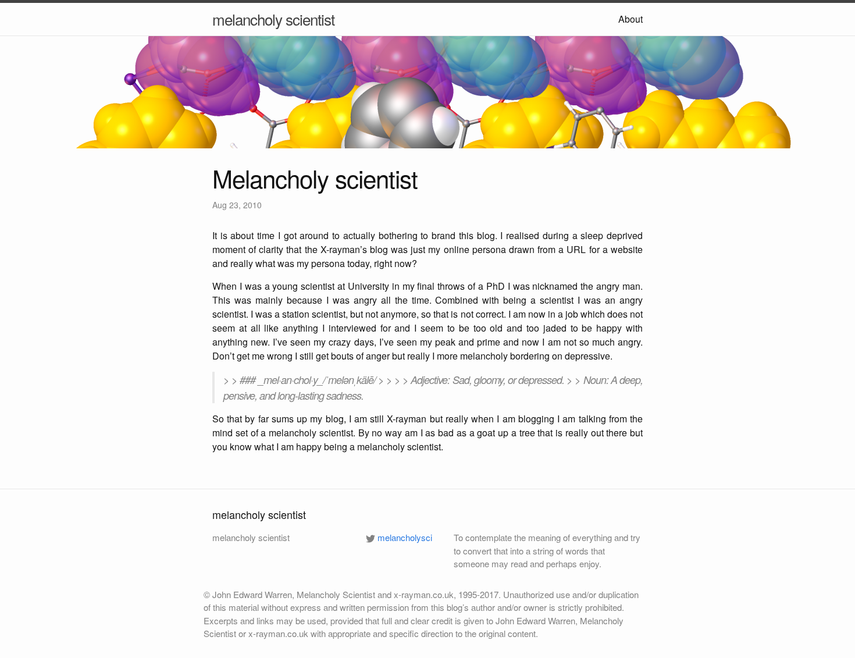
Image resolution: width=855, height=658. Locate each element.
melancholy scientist (273, 19)
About (630, 19)
